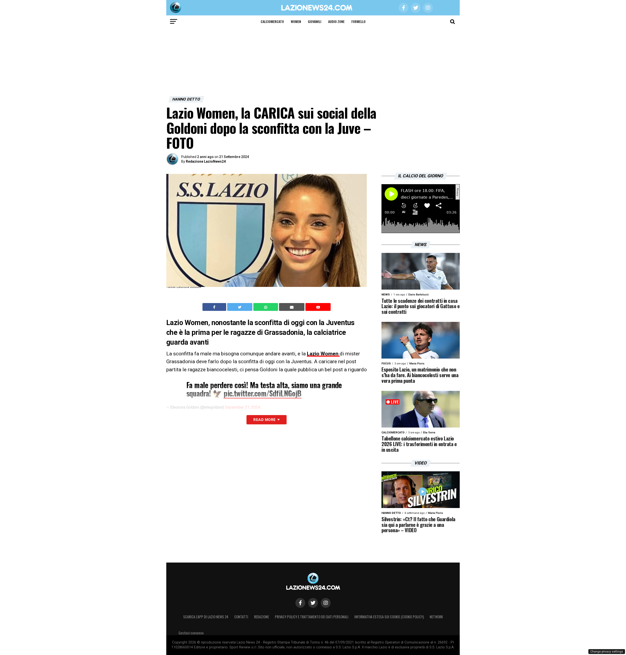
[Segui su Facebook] (300, 603)
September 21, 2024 (242, 407)
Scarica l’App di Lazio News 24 (205, 616)
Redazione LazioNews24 (206, 161)
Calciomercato (272, 21)
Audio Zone (336, 21)
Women (296, 21)
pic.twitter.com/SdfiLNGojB (262, 393)
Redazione (261, 616)
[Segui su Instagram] (326, 603)
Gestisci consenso (191, 632)
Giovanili (314, 21)
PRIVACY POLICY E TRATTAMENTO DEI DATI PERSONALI (311, 616)
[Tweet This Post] (240, 307)
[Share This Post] (266, 307)
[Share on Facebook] (214, 307)
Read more (264, 420)
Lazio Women (323, 354)
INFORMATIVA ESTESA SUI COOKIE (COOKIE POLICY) (389, 616)
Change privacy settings (606, 651)
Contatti (241, 616)
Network (436, 616)
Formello (358, 21)
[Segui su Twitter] (313, 603)
